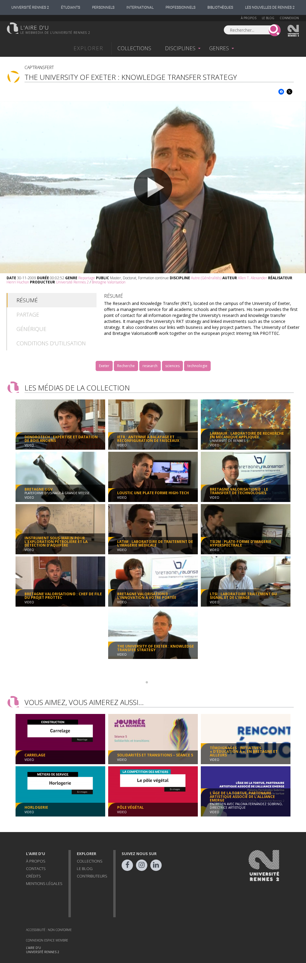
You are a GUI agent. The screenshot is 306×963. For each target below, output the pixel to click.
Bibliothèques (220, 7)
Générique (31, 328)
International (140, 7)
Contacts (36, 868)
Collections (134, 48)
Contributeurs (92, 876)
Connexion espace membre (47, 940)
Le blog (268, 18)
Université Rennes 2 (30, 7)
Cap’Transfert (39, 67)
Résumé (27, 300)
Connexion (289, 18)
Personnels (103, 7)
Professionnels (180, 7)
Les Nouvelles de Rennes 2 (270, 7)
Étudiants (70, 7)
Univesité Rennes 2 (293, 31)
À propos (248, 18)
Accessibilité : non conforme (49, 930)
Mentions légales (44, 883)
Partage (27, 314)
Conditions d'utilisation (51, 343)
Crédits (33, 876)
